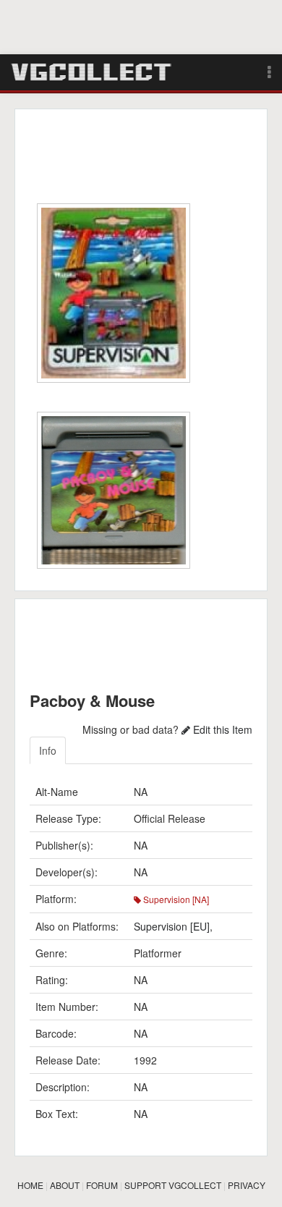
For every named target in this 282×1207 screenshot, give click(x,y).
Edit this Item (221, 729)
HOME (30, 1185)
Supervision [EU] (172, 926)
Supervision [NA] (175, 899)
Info (47, 750)
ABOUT (65, 1185)
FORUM (102, 1185)
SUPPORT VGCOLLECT (172, 1185)
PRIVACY (246, 1185)
